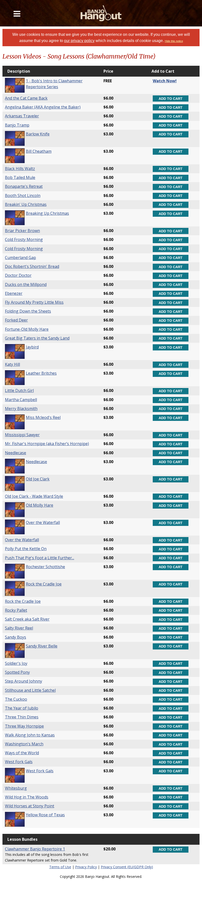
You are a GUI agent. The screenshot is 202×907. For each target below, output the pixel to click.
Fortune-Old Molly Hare (27, 329)
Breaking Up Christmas (47, 213)
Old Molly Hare (39, 505)
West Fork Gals (19, 761)
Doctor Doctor (18, 275)
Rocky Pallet (16, 610)
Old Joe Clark (38, 479)
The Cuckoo (16, 699)
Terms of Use (60, 866)
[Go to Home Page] (101, 13)
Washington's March (24, 744)
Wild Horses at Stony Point (29, 806)
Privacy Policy (86, 866)
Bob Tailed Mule (20, 177)
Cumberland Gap (20, 257)
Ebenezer (13, 293)
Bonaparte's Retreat (24, 186)
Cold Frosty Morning (24, 239)
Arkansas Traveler (22, 116)
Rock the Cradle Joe (44, 584)
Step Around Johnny (23, 681)
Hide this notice (174, 41)
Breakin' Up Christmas (26, 204)
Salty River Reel (19, 628)
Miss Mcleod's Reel (43, 417)
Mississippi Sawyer (22, 434)
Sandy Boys (15, 637)
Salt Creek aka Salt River (27, 619)
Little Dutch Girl (19, 390)
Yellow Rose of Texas (45, 815)
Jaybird (32, 347)
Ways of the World (22, 753)
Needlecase (15, 452)
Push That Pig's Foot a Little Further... (39, 558)
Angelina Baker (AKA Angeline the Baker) (43, 107)
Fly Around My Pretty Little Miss (34, 302)
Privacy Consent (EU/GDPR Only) (127, 866)
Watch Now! (165, 81)
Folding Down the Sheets (28, 311)
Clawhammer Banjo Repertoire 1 (35, 849)
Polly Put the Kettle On (26, 548)
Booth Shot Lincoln (22, 195)
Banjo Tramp (17, 125)
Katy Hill (12, 364)
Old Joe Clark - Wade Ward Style (34, 496)
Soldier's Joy (16, 663)
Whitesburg (16, 788)
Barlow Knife (38, 134)
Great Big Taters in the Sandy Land (37, 338)
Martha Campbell (21, 399)
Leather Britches (41, 373)
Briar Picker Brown (22, 230)
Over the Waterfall (43, 522)
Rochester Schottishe (45, 566)
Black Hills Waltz (20, 168)
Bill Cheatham (38, 151)
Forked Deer (16, 320)
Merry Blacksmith (21, 408)
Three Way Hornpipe (24, 726)
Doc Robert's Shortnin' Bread (32, 266)
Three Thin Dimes (21, 717)
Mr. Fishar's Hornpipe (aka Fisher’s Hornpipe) (47, 443)
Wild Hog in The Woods (26, 797)
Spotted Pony (17, 672)
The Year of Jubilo (21, 708)
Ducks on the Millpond (26, 284)
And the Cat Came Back (26, 98)
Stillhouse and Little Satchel (30, 690)
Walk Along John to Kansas (30, 735)
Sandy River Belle (41, 646)
